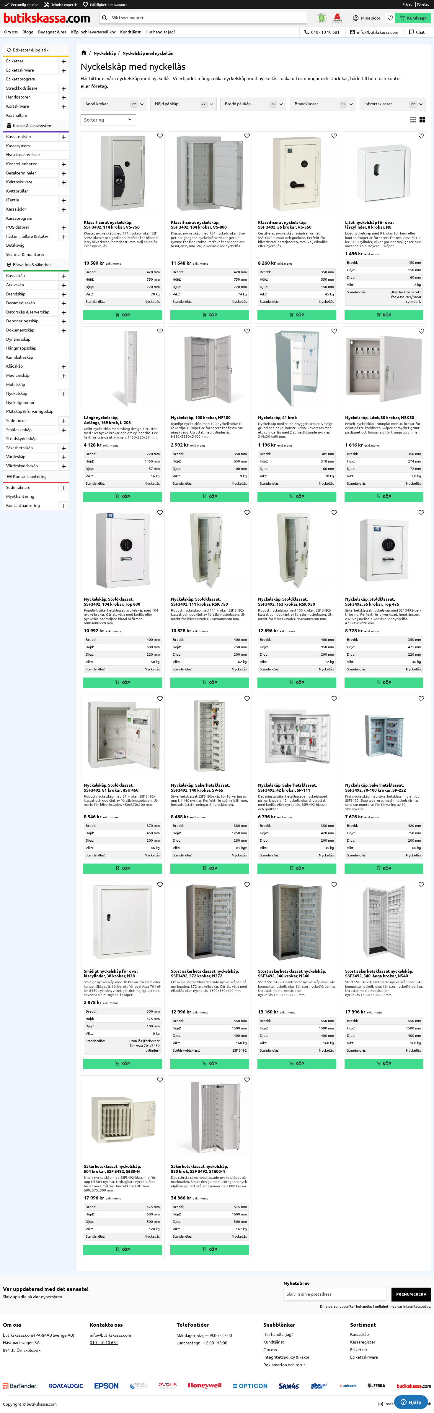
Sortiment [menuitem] (363, 1325)
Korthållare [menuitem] (16, 115)
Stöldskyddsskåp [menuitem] (21, 438)
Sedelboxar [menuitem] (16, 420)
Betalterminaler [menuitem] (21, 173)
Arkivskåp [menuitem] (15, 284)
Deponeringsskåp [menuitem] (22, 321)
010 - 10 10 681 (322, 32)
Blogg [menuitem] (27, 32)
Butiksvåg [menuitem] (15, 245)
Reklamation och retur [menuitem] (284, 1364)
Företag (423, 4)
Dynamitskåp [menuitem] (18, 339)
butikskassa (46, 18)
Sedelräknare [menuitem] (18, 487)
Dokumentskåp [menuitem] (20, 330)
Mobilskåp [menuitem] (15, 384)
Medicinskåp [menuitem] (18, 375)
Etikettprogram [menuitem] (20, 79)
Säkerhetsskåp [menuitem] (19, 447)
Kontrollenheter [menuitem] (21, 163)
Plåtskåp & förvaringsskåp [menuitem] (29, 411)
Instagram (393, 1403)
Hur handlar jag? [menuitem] (160, 32)
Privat (407, 4)
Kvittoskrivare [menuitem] (19, 182)
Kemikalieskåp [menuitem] (19, 357)
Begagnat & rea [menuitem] (52, 32)
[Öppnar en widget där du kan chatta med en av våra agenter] (411, 1402)
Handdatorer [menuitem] (18, 97)
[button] (390, 18)
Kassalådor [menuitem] (16, 209)
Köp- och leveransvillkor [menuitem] (93, 32)
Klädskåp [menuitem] (14, 366)
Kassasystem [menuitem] (18, 145)
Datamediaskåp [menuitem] (20, 302)
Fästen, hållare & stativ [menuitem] (27, 236)
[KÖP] (122, 497)
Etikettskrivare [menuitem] (20, 70)
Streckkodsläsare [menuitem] (21, 88)
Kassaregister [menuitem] (18, 136)
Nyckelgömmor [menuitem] (20, 402)
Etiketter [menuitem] (14, 61)
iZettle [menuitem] (12, 200)
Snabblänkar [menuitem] (279, 1325)
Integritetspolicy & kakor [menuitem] (286, 1357)
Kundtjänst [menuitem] (130, 32)
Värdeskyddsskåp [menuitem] (22, 465)
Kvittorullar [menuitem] (17, 191)
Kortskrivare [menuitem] (17, 106)
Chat (417, 32)
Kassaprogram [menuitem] (19, 218)
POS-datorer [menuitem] (17, 227)
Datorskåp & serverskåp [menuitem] (27, 312)
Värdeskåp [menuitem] (15, 456)
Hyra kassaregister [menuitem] (23, 154)
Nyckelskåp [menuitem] (16, 393)
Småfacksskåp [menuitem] (19, 429)
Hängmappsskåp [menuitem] (21, 348)
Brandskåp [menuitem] (15, 294)
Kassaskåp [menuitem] (15, 275)
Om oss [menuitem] (11, 32)
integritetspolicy (416, 1306)
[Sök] (104, 17)
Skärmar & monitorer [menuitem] (25, 254)
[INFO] (122, 315)
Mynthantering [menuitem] (20, 496)
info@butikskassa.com (374, 32)
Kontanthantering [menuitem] (23, 505)
